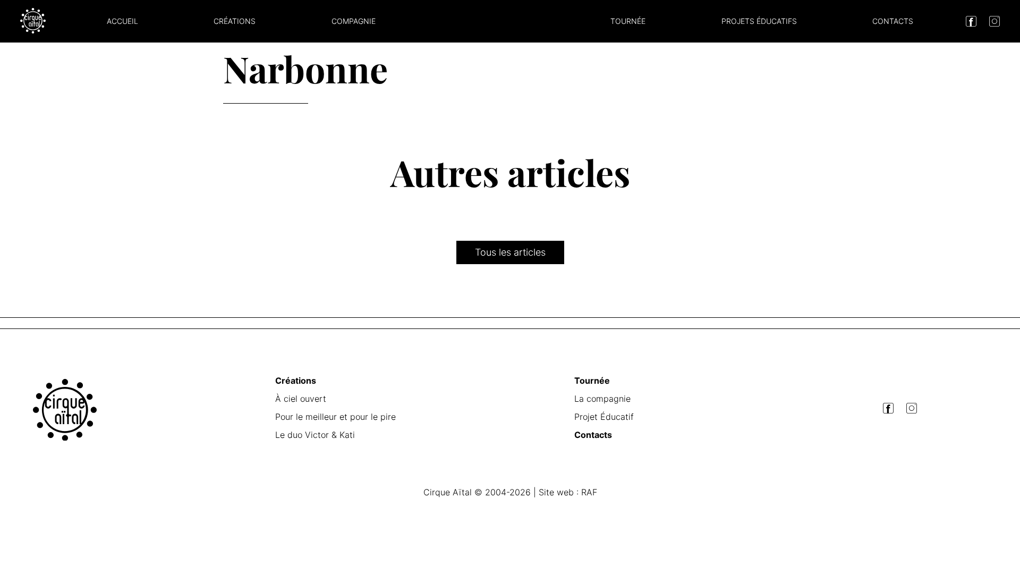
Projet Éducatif (604, 416)
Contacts (892, 21)
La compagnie (602, 398)
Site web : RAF (568, 492)
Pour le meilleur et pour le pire (335, 416)
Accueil (122, 21)
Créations (235, 21)
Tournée (627, 21)
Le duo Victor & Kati (315, 434)
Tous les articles (510, 252)
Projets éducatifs (759, 21)
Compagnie (354, 21)
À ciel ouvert (300, 398)
